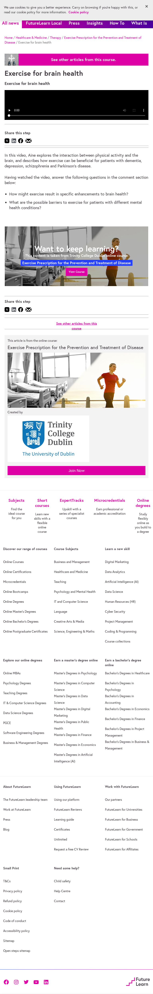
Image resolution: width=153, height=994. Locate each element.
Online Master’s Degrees (19, 611)
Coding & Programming (120, 631)
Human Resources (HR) (120, 602)
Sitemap (8, 941)
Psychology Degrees (17, 683)
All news (10, 23)
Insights (95, 23)
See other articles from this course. (83, 59)
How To (117, 23)
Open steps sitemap (16, 951)
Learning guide (64, 819)
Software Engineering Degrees (23, 733)
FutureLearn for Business (121, 819)
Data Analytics (115, 572)
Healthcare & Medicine (31, 38)
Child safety (62, 881)
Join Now (77, 470)
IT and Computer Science (71, 602)
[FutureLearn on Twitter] (26, 981)
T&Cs (7, 881)
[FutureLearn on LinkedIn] (46, 981)
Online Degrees (13, 602)
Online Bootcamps (15, 592)
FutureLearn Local (44, 23)
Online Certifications (17, 572)
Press (74, 23)
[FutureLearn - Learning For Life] (138, 981)
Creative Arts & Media (69, 621)
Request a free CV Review (71, 849)
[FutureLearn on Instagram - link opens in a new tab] (16, 981)
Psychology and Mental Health (75, 592)
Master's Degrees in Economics (75, 745)
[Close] (146, 6)
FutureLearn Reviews (68, 810)
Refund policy (12, 901)
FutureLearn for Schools (121, 839)
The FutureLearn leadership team (25, 800)
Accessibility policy (16, 931)
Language (60, 611)
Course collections (117, 641)
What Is (139, 23)
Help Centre (62, 891)
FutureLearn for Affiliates (121, 849)
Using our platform (66, 800)
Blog (6, 829)
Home (9, 38)
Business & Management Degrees (25, 743)
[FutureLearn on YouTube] (36, 981)
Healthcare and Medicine (71, 572)
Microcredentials (14, 582)
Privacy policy (12, 891)
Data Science (114, 592)
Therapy (55, 38)
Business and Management (72, 562)
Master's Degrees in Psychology (75, 673)
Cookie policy (12, 911)
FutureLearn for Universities (123, 810)
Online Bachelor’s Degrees (20, 621)
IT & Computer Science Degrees (24, 703)
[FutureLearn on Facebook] (7, 981)
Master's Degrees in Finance (72, 735)
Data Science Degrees (18, 713)
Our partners (113, 800)
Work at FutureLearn (17, 810)
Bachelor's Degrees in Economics (127, 709)
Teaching (60, 582)
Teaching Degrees (15, 693)
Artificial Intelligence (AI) (122, 582)
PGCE (7, 723)
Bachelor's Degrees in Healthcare (127, 673)
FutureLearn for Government (124, 829)
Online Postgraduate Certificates (25, 631)
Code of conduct (14, 921)
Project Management (119, 621)
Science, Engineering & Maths (74, 631)
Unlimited (60, 839)
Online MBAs (12, 673)
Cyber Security (115, 611)
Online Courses (13, 562)
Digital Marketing (117, 562)
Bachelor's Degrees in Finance (125, 719)
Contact (59, 901)
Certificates (62, 829)
